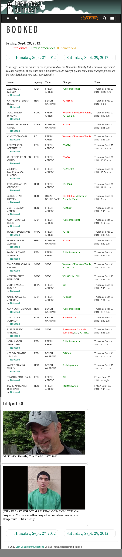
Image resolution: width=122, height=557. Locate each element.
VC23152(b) (68, 276)
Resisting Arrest (70, 365)
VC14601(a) (68, 267)
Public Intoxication (71, 88)
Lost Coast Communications (30, 546)
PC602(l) (66, 145)
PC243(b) (67, 207)
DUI (78, 276)
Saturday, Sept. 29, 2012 (90, 57)
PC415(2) (84, 332)
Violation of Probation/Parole (76, 112)
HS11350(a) (68, 195)
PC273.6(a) (68, 168)
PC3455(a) (67, 100)
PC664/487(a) (69, 317)
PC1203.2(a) (68, 115)
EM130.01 (67, 353)
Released (15, 95)
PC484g (66, 157)
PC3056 (66, 124)
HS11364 (67, 184)
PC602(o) (67, 296)
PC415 (65, 231)
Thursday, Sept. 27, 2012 (32, 57)
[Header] (61, 7)
